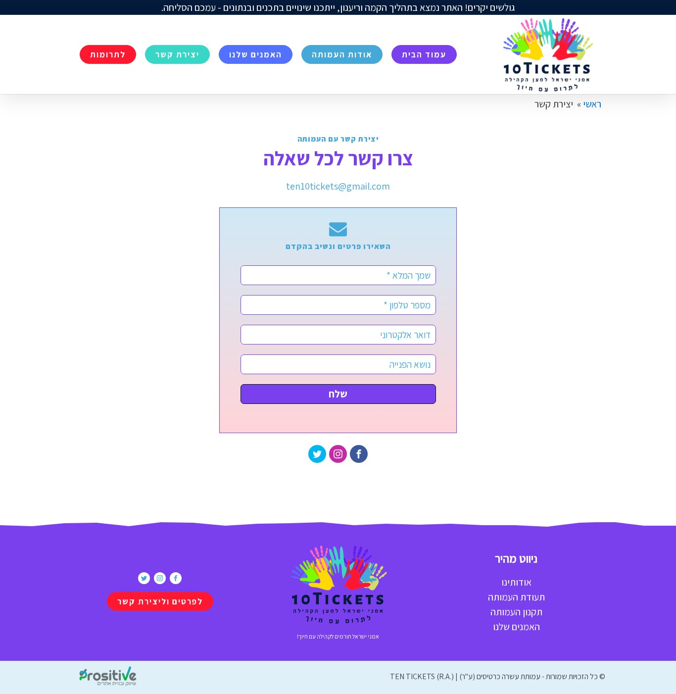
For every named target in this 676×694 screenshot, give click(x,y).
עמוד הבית (424, 54)
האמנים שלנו (255, 54)
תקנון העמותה (516, 611)
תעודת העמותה (516, 597)
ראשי (592, 104)
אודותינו (516, 582)
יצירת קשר (177, 54)
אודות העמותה (342, 54)
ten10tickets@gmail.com (338, 186)
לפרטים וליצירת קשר (160, 601)
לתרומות (108, 54)
